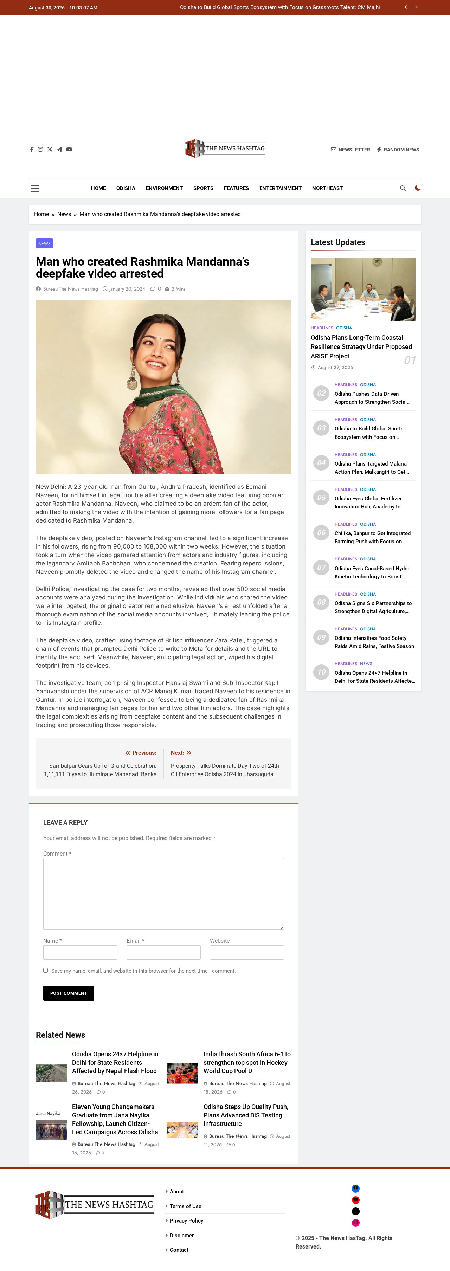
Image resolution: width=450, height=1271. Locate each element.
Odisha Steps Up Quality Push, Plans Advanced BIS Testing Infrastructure (246, 1115)
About (177, 1191)
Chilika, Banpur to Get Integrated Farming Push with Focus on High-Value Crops (373, 541)
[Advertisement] (225, 80)
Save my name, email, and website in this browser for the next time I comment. (143, 971)
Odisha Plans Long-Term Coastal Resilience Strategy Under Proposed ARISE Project (361, 347)
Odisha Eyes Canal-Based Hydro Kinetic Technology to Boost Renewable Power (372, 576)
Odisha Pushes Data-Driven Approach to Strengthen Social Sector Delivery (371, 402)
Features (236, 188)
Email (135, 941)
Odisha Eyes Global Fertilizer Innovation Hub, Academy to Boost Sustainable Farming (368, 506)
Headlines (322, 328)
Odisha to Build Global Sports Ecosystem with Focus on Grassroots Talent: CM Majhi (280, 8)
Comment (57, 853)
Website (220, 941)
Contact (179, 1250)
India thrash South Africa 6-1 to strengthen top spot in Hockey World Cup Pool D (247, 1063)
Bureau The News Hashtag (70, 288)
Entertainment (280, 188)
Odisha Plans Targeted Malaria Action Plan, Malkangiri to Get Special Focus (371, 472)
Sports (203, 188)
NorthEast (327, 188)
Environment (164, 188)
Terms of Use (185, 1206)
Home (98, 188)
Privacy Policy (186, 1221)
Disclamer (182, 1235)
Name (52, 941)
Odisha (125, 188)
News (44, 243)
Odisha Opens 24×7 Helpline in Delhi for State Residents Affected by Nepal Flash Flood (115, 1063)
